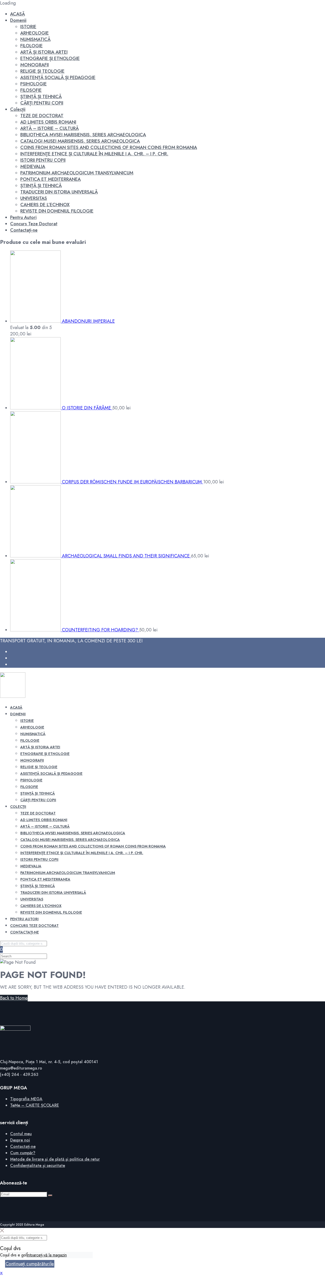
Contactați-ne (24, 230)
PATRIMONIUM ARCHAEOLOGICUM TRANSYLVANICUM (76, 173)
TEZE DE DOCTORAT (41, 115)
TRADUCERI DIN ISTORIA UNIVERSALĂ (59, 192)
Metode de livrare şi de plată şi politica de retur (55, 1159)
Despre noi (20, 1140)
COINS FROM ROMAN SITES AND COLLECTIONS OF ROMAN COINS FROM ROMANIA (108, 147)
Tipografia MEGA (26, 1099)
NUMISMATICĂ (35, 39)
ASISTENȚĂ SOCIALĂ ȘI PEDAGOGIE (57, 77)
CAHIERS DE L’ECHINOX (45, 204)
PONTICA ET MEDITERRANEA (50, 179)
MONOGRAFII (34, 65)
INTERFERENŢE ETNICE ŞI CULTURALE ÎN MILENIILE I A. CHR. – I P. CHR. (94, 154)
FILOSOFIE (31, 90)
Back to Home (14, 998)
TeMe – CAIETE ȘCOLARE (34, 1105)
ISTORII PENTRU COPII (43, 160)
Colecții (17, 109)
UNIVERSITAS (33, 198)
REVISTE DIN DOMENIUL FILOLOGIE (56, 211)
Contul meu (21, 1134)
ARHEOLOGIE (34, 33)
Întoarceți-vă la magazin (47, 1255)
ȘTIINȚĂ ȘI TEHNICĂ (41, 96)
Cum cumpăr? (22, 1153)
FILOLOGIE (31, 45)
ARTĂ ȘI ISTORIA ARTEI (44, 52)
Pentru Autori (23, 217)
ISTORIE (28, 26)
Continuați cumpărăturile (30, 1263)
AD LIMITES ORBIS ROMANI (48, 122)
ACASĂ (17, 14)
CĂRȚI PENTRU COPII (41, 103)
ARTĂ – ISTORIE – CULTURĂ (49, 128)
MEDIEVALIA (32, 166)
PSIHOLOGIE (33, 84)
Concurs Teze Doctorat (33, 223)
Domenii (18, 20)
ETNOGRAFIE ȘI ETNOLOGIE (50, 58)
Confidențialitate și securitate (37, 1165)
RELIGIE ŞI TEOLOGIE (42, 71)
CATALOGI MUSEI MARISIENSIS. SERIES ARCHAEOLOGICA (80, 141)
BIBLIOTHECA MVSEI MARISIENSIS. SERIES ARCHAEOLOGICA (83, 134)
